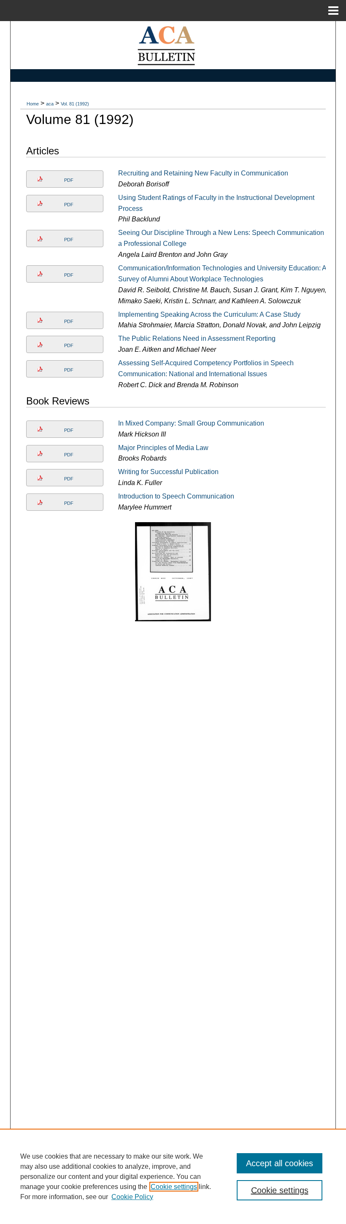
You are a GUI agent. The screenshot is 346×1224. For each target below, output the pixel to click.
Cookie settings (174, 1186)
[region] (173, 1176)
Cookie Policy (132, 1196)
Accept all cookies (279, 1163)
